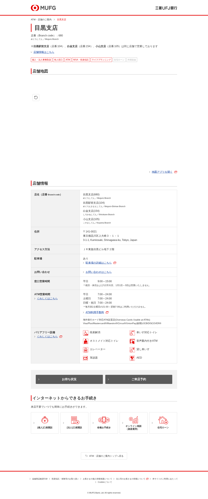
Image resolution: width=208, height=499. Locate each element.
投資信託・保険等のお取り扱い (65, 479)
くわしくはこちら (47, 298)
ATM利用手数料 (95, 312)
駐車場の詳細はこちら (99, 262)
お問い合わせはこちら (99, 272)
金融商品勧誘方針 (40, 479)
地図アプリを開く (162, 172)
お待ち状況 (69, 379)
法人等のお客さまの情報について (130, 479)
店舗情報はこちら (43, 52)
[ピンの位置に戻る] (36, 97)
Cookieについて (105, 482)
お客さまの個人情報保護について (97, 479)
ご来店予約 (138, 379)
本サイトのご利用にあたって (165, 479)
